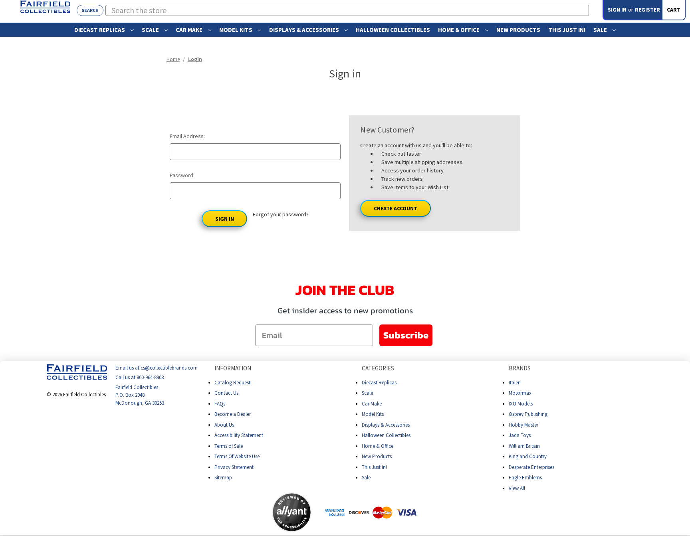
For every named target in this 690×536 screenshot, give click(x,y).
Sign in (617, 9)
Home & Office (459, 30)
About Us (224, 424)
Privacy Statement (234, 467)
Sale (600, 30)
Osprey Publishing (528, 414)
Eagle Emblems (525, 477)
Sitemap (223, 477)
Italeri (515, 382)
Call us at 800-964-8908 (139, 377)
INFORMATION (232, 368)
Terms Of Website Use (237, 456)
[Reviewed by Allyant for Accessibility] (292, 512)
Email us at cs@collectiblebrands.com (156, 367)
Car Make (190, 30)
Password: (182, 175)
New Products (518, 30)
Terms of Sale (228, 446)
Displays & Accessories (304, 30)
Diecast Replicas (100, 30)
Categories (378, 368)
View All (517, 488)
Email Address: (187, 136)
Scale (151, 30)
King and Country (528, 456)
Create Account (395, 208)
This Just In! (566, 30)
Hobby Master (523, 424)
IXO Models (521, 403)
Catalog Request (232, 382)
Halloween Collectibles (393, 30)
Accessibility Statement (238, 435)
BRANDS (520, 368)
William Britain (524, 446)
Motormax (520, 393)
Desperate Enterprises (531, 467)
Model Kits (236, 30)
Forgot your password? (281, 214)
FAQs (219, 403)
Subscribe (405, 335)
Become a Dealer (232, 414)
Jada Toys (520, 435)
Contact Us (226, 393)
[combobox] (347, 10)
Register (647, 9)
